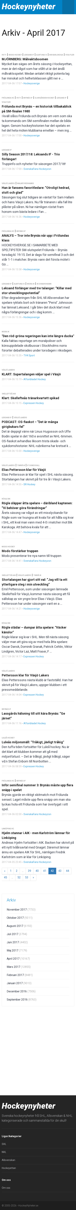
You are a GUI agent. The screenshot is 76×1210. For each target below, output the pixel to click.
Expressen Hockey (34, 403)
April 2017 (18, 958)
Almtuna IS (41, 55)
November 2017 (21, 909)
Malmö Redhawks (25, 183)
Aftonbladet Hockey (35, 379)
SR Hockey (29, 484)
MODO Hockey (15, 55)
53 (26, 877)
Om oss (6, 1187)
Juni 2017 (17, 942)
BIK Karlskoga (56, 55)
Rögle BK (6, 499)
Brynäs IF (28, 98)
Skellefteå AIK (9, 394)
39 (29, 871)
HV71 (4, 55)
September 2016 (21, 999)
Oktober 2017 (20, 917)
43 (60, 871)
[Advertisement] (38, 1050)
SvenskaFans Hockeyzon (37, 168)
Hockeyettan (9, 1168)
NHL (4, 1152)
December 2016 (21, 991)
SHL (4, 1144)
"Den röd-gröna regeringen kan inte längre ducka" (38, 336)
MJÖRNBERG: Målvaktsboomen (25, 59)
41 (44, 871)
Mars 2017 (19, 967)
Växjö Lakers (8, 183)
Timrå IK (21, 465)
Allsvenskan (8, 1160)
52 (19, 877)
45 (5, 877)
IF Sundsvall (33, 465)
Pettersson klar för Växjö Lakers (25, 675)
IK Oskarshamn (44, 284)
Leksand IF (29, 55)
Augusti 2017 (19, 926)
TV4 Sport (29, 355)
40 (37, 871)
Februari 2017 (20, 975)
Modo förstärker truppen (20, 551)
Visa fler (69, 55)
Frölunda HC (8, 98)
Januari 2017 (19, 983)
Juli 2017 (17, 934)
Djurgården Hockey (44, 98)
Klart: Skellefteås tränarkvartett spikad (30, 398)
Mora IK (30, 284)
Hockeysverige (32, 83)
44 (67, 871)
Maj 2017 (17, 950)
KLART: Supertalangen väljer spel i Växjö (31, 374)
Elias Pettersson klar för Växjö (24, 470)
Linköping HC (8, 829)
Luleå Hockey (8, 738)
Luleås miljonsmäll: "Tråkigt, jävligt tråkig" (33, 742)
